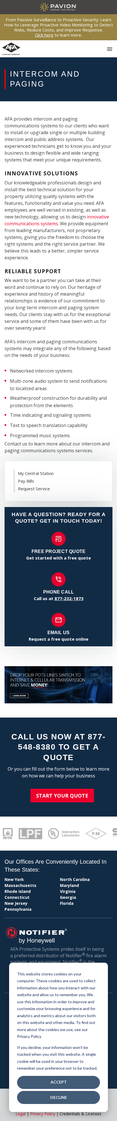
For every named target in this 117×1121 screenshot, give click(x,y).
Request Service (34, 488)
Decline (58, 1097)
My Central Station (36, 473)
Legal (21, 1113)
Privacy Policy (42, 1113)
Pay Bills (26, 481)
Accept (59, 1082)
